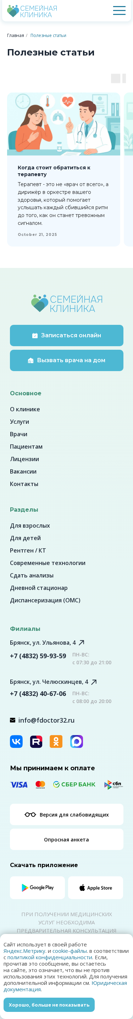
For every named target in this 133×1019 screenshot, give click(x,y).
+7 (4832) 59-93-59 (38, 655)
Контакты (24, 484)
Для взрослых (30, 525)
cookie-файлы (69, 950)
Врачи (18, 434)
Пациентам (26, 446)
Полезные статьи (48, 35)
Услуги (19, 422)
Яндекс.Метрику (24, 950)
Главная (15, 35)
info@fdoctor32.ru (46, 720)
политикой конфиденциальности (49, 957)
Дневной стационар (39, 588)
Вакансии (23, 471)
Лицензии (24, 459)
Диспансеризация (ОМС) (45, 600)
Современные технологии (47, 563)
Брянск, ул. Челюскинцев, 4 (49, 682)
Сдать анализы (32, 575)
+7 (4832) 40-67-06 (38, 693)
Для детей (25, 538)
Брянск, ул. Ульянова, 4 (43, 642)
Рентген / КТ (28, 550)
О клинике (25, 409)
